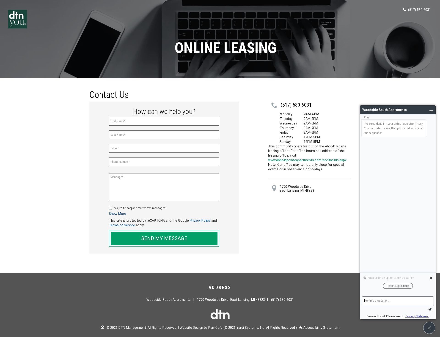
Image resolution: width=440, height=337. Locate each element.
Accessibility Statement (321, 328)
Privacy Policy (200, 221)
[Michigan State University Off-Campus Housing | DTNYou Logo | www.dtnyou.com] (17, 19)
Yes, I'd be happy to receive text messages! (139, 208)
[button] (117, 214)
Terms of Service (122, 225)
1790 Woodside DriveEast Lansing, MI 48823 (297, 189)
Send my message (164, 238)
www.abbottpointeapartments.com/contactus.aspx (307, 160)
